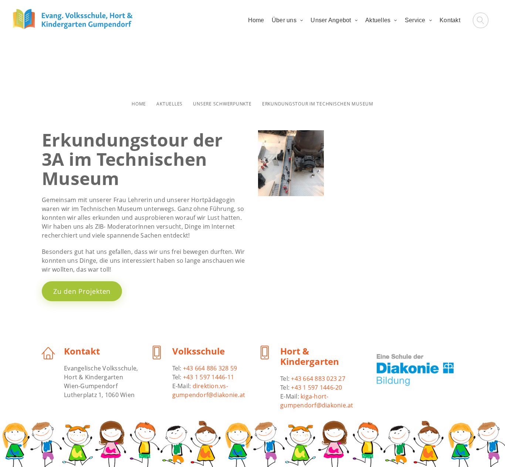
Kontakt (450, 20)
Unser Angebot (331, 20)
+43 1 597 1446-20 (316, 387)
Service (415, 20)
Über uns (284, 20)
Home (256, 20)
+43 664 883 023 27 (318, 378)
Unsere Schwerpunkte (222, 104)
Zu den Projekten (82, 291)
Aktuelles (377, 20)
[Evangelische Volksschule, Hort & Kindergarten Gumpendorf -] (73, 19)
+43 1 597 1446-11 (208, 377)
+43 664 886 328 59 (210, 368)
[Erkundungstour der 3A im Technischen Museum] (291, 163)
